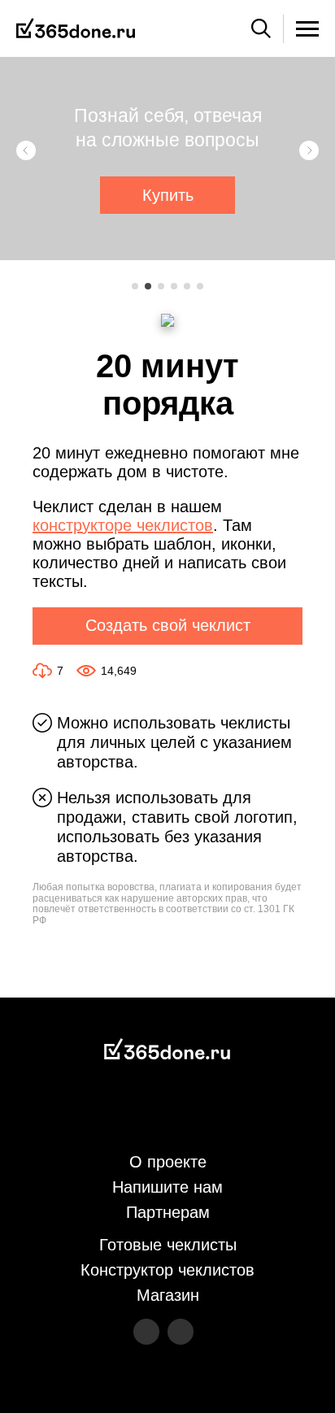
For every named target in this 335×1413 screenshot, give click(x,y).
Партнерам (168, 1212)
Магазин (168, 1295)
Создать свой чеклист (167, 625)
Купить (168, 195)
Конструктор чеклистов (167, 1270)
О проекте (168, 1162)
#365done (75, 29)
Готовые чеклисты (168, 1245)
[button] (26, 150)
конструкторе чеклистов (123, 525)
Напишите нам (167, 1187)
